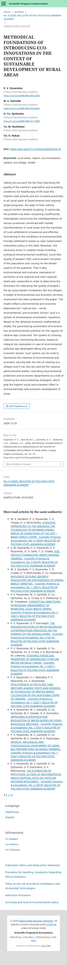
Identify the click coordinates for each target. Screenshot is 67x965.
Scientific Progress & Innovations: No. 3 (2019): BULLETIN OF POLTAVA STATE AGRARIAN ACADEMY (34, 562)
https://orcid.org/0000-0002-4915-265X (22, 95)
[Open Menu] (3, 3)
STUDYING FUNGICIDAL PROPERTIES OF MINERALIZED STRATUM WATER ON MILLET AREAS (35, 659)
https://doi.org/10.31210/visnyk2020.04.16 (35, 149)
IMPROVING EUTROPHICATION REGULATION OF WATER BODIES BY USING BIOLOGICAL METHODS (36, 720)
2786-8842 (28, 937)
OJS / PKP (46, 946)
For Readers (11, 838)
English (9, 817)
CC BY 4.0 (51, 924)
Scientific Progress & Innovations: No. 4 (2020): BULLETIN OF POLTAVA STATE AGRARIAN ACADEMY (36, 540)
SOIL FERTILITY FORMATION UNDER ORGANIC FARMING (35, 555)
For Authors (11, 844)
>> (11, 794)
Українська (12, 812)
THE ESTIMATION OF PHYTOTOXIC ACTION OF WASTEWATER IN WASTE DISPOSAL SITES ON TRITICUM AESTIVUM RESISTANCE (36, 776)
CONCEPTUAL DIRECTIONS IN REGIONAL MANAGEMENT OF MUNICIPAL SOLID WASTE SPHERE (36, 605)
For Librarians (12, 849)
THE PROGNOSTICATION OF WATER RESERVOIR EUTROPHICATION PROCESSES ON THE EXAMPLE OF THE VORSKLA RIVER (36, 628)
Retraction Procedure (18, 895)
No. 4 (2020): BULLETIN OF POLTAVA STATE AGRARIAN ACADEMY (32, 17)
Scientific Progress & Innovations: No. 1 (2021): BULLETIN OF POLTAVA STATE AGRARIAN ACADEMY (35, 587)
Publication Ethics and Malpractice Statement (32, 865)
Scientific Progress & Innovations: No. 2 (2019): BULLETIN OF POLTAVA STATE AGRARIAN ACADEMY (37, 785)
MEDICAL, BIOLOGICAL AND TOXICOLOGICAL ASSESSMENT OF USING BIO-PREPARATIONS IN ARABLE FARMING (36, 745)
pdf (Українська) (18, 406)
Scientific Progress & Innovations (28, 3)
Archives (19, 11)
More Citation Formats (18, 464)
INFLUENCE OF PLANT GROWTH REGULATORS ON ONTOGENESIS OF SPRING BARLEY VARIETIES (37, 580)
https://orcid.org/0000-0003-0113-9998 (22, 121)
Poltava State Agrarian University (35, 920)
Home (7, 11)
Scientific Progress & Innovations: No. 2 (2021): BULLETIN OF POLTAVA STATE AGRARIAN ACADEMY (37, 727)
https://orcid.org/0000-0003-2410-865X (22, 108)
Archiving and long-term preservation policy (31, 902)
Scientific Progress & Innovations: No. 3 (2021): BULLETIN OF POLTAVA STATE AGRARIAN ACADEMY (34, 616)
